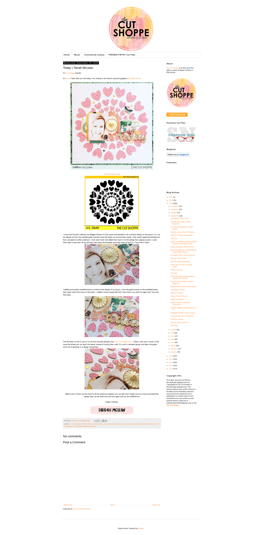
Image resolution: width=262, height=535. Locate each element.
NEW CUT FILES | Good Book (182, 235)
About (77, 54)
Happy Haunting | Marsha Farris (182, 247)
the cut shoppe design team (82, 426)
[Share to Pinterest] (106, 420)
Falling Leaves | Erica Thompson (183, 232)
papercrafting (112, 424)
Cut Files (95, 424)
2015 (171, 366)
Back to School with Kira (179, 322)
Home (66, 54)
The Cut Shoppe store (123, 341)
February (174, 349)
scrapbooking (138, 424)
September (175, 216)
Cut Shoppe (70, 73)
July (172, 333)
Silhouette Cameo (150, 424)
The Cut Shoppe (172, 68)
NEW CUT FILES (177, 293)
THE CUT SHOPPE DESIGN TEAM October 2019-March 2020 (183, 243)
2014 (171, 369)
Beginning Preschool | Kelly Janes (183, 287)
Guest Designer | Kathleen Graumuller (180, 303)
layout (106, 424)
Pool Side (174, 326)
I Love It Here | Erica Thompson (182, 316)
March (173, 346)
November (175, 209)
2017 (171, 359)
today (94, 426)
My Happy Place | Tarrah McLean (183, 255)
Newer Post (68, 505)
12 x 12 (71, 424)
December (175, 206)
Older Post (156, 505)
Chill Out (174, 239)
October (174, 213)
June (173, 336)
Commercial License (94, 54)
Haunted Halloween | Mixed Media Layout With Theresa (183, 251)
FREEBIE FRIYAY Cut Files (121, 54)
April (173, 342)
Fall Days (174, 273)
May (172, 339)
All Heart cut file (134, 78)
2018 (171, 356)
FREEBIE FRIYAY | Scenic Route (183, 313)
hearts (101, 424)
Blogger (141, 528)
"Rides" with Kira (177, 270)
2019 (171, 203)
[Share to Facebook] (103, 420)
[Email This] (95, 420)
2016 (171, 362)
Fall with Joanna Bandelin (180, 262)
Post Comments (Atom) (81, 509)
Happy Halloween (177, 299)
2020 (171, 200)
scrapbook (130, 424)
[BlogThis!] (98, 420)
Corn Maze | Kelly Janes (180, 219)
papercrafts (122, 424)
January (174, 352)
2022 (171, 197)
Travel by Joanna (177, 319)
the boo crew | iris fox (178, 258)
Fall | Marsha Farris (178, 290)
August (173, 330)
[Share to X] (100, 420)
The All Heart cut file (112, 174)
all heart (77, 424)
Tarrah (68, 78)
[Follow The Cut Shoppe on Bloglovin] (178, 156)
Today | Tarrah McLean (179, 296)
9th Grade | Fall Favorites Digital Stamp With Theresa (182, 277)
